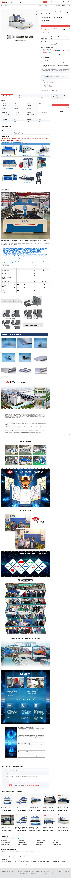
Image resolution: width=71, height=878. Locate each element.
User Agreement (41, 873)
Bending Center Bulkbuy (35, 864)
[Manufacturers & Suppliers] (7, 2)
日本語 (48, 871)
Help (50, 5)
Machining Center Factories (31, 861)
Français (21, 871)
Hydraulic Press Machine (57, 844)
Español (13, 871)
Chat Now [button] (64, 29)
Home (2, 7)
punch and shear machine (22, 844)
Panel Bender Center (21, 842)
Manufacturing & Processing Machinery (10, 7)
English (9, 871)
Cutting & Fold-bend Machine (21, 7)
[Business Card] (68, 100)
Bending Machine (29, 7)
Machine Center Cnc (5, 864)
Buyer (46, 5)
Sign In (43, 90)
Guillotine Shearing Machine (40, 840)
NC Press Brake (55, 840)
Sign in (69, 2)
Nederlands (37, 871)
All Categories (5, 5)
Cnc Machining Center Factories (18, 861)
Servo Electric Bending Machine (7, 856)
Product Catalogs (17, 838)
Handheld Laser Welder (39, 842)
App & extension (57, 5)
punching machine (39, 844)
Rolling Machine (55, 842)
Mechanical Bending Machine (31, 856)
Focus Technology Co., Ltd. (28, 873)
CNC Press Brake (4, 840)
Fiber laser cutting (21, 840)
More (2, 866)
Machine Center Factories (6, 861)
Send (10, 785)
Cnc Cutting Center (26, 864)
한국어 (44, 871)
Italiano (30, 871)
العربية (41, 871)
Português (17, 871)
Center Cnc (63, 861)
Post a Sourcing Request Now (33, 785)
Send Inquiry (47, 29)
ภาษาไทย (53, 871)
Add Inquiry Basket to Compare (20, 40)
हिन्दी (50, 871)
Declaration (47, 873)
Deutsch (33, 871)
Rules (69, 5)
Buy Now (55, 26)
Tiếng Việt (60, 871)
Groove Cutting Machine (5, 844)
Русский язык (26, 871)
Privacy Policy (52, 873)
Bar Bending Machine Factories (43, 861)
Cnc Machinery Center (55, 861)
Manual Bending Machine (19, 856)
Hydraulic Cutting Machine (5, 842)
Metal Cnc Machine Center (15, 864)
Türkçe (57, 871)
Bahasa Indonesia (66, 871)
